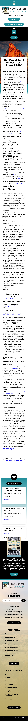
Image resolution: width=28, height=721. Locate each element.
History (8, 681)
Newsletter (9, 699)
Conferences (10, 637)
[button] (14, 4)
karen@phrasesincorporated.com (11, 314)
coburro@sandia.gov (18, 183)
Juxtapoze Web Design (14, 718)
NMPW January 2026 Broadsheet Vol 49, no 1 (12, 489)
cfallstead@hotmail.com (9, 298)
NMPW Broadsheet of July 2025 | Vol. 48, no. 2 (13, 529)
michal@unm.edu (19, 94)
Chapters (8, 691)
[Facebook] (9, 596)
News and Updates (12, 647)
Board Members (11, 687)
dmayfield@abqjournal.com (10, 306)
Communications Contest (11, 651)
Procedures (9, 684)
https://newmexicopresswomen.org (11, 81)
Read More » (6, 499)
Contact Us (9, 655)
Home (7, 634)
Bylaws (8, 677)
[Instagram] (12, 596)
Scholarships (10, 644)
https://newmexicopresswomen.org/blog (13, 108)
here (14, 174)
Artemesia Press (14, 368)
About (7, 674)
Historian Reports (11, 640)
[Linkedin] (15, 596)
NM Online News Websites (11, 695)
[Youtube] (18, 596)
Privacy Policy (18, 717)
